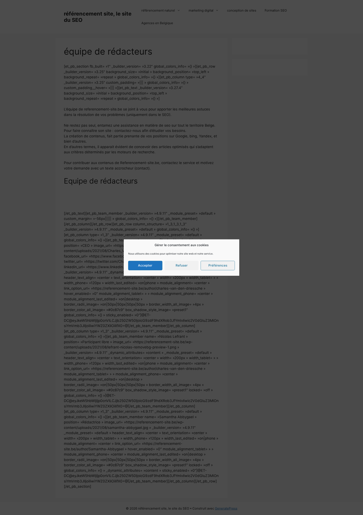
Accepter (145, 265)
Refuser (182, 265)
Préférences (217, 265)
